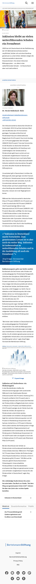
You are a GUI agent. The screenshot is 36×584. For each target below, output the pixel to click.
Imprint (18, 553)
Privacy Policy (18, 561)
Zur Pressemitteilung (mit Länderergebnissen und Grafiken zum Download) (13, 514)
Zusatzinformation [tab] (19, 506)
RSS (18, 565)
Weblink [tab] (5, 506)
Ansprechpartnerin (9, 80)
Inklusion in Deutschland (13, 498)
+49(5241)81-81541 (9, 120)
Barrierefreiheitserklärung (18, 557)
